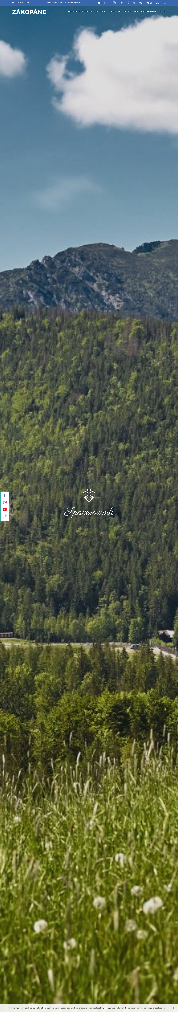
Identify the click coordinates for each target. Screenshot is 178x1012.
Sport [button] (127, 11)
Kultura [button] (100, 11)
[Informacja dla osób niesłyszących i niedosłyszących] (4, 516)
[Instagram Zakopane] (4, 502)
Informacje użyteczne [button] (80, 11)
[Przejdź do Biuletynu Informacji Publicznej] (150, 2)
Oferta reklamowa (145, 11)
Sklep (163, 11)
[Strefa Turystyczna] (29, 11)
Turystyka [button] (114, 11)
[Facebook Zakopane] (4, 496)
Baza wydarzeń (54, 3)
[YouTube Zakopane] (4, 509)
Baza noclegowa (72, 3)
